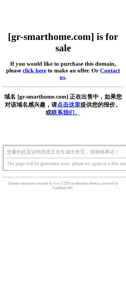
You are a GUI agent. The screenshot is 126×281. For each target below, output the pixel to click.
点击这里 (68, 104)
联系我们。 (65, 112)
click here (34, 70)
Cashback (59, 188)
